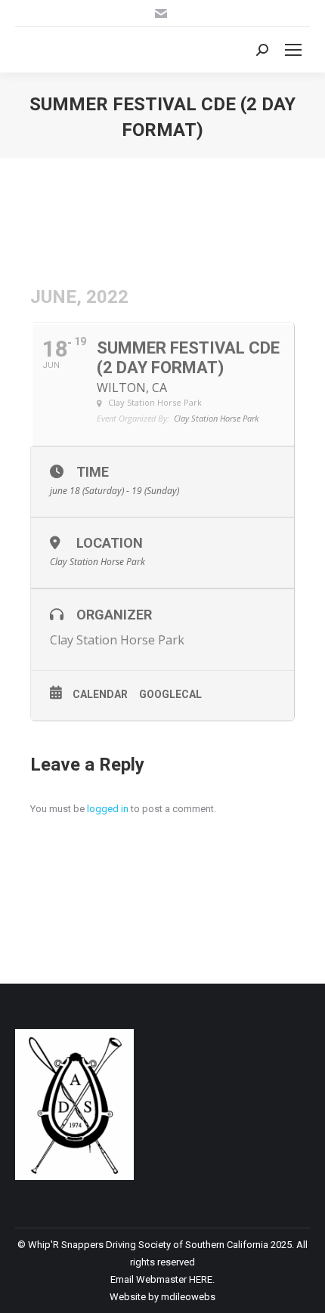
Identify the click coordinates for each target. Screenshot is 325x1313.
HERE (200, 1279)
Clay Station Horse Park (117, 640)
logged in (107, 808)
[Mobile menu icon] (293, 50)
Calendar (100, 694)
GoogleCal (170, 694)
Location (109, 543)
